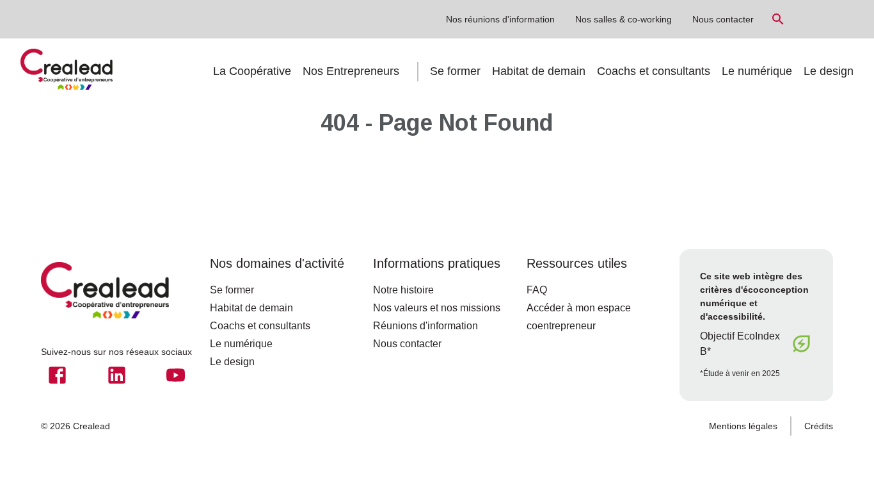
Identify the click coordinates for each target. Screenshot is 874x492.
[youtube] (175, 375)
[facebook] (57, 375)
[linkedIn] (116, 375)
